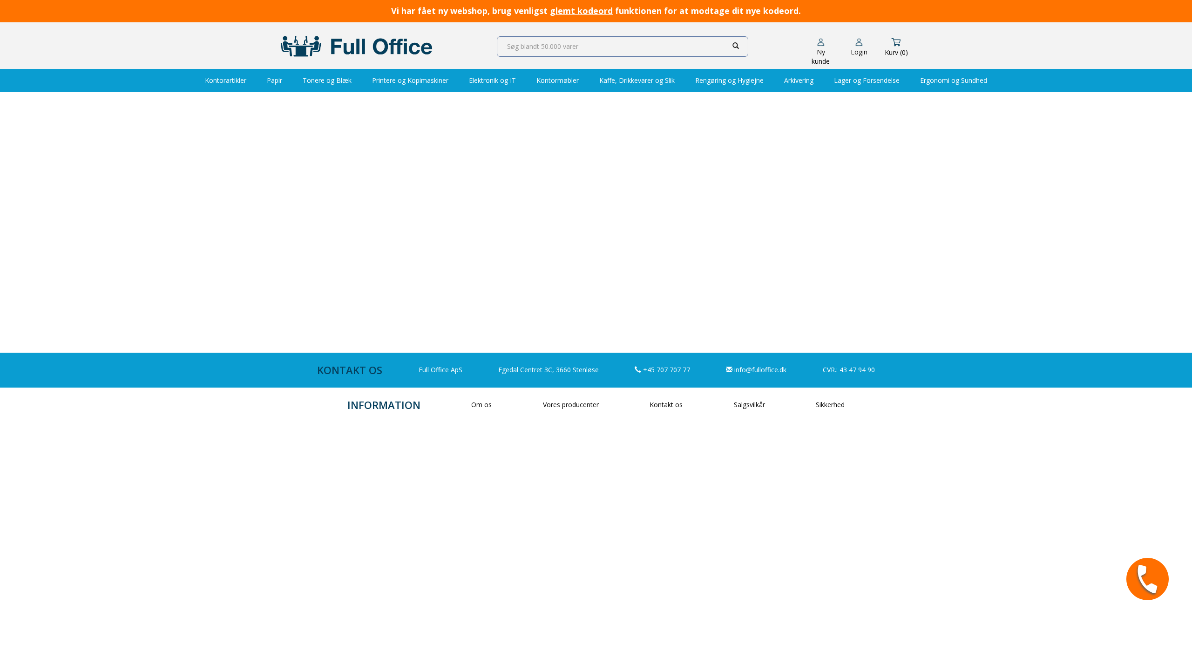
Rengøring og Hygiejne (729, 80)
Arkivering (798, 80)
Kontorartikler (225, 80)
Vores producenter (571, 404)
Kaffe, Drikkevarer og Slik (637, 80)
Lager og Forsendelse (867, 80)
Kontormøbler (557, 80)
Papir (274, 80)
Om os (481, 404)
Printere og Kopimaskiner (410, 80)
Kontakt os (666, 404)
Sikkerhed (830, 404)
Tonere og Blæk (327, 80)
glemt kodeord (581, 10)
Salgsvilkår (749, 404)
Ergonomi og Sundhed (953, 80)
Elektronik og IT (492, 80)
